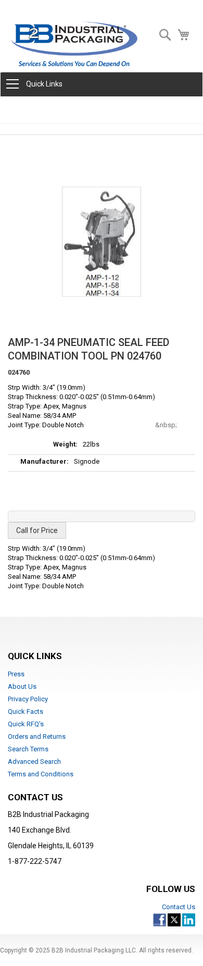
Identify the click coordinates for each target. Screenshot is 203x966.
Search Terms (28, 749)
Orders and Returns (37, 736)
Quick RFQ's (26, 724)
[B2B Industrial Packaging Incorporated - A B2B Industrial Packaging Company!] (74, 44)
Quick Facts (25, 711)
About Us (22, 686)
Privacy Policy (28, 699)
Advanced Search (34, 761)
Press (16, 674)
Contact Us (178, 907)
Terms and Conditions (40, 774)
